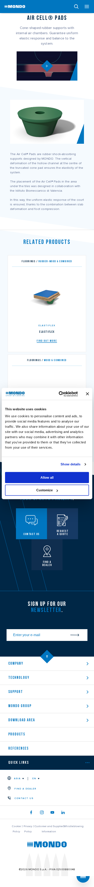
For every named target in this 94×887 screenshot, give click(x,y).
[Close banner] (87, 393)
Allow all (47, 477)
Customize (44, 490)
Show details (70, 464)
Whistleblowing (74, 826)
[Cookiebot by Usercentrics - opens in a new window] (59, 394)
